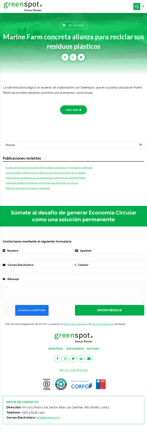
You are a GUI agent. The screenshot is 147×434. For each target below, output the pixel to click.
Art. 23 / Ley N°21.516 (73, 370)
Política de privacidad (74, 324)
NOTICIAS (93, 348)
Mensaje (13, 279)
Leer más (72, 109)
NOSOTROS (55, 348)
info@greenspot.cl (48, 417)
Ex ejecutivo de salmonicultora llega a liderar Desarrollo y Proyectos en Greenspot (49, 167)
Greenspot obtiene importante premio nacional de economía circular (42, 183)
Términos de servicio (103, 324)
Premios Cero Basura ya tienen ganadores (28, 188)
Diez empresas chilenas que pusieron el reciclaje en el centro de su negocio (46, 172)
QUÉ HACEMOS (75, 348)
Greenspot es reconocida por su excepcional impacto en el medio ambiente (46, 177)
